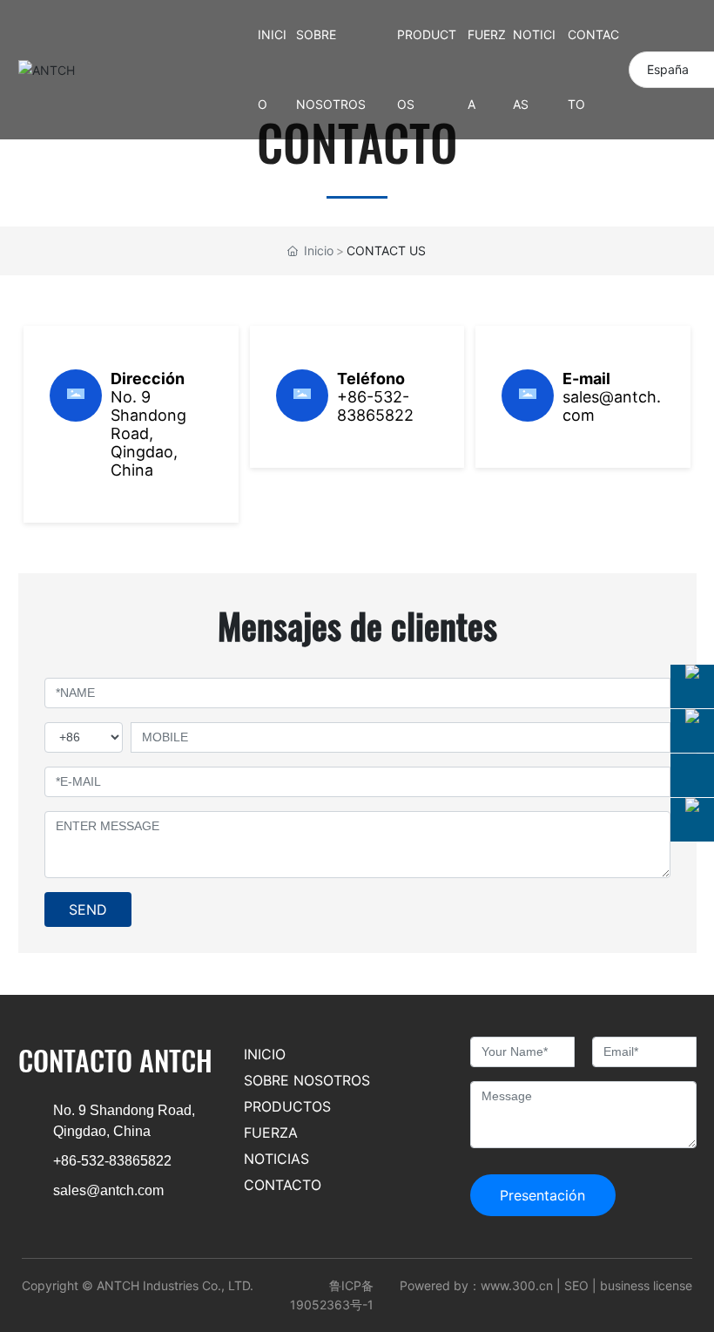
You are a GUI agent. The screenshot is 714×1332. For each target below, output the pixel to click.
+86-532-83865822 (375, 406)
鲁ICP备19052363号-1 (332, 1295)
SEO (576, 1285)
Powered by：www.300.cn (476, 1285)
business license (646, 1285)
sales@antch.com (108, 1190)
